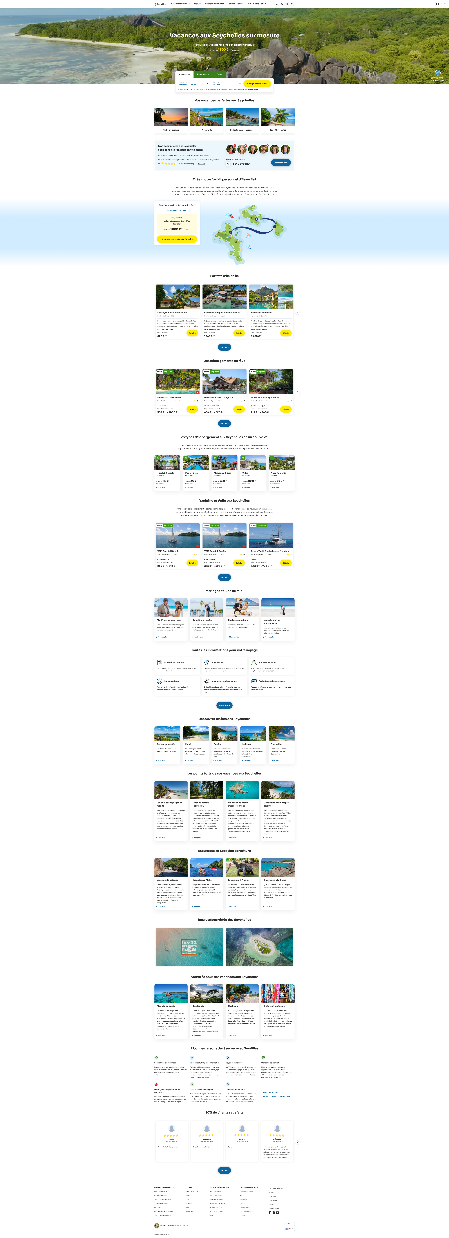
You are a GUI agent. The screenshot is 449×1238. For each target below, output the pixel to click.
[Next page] (298, 312)
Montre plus (224, 705)
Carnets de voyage (216, 1211)
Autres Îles (189, 1211)
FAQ (241, 1203)
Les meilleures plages (217, 1203)
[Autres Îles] (282, 745)
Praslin (188, 1199)
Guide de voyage (236, 4)
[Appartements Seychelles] (282, 473)
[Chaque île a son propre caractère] (278, 811)
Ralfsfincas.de (274, 1208)
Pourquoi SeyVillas (216, 1199)
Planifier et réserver (180, 4)
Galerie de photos (216, 1207)
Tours (156, 1215)
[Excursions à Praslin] (242, 884)
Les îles (197, 4)
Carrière (272, 1204)
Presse (242, 1215)
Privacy (271, 1192)
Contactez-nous (281, 163)
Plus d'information (271, 1092)
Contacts (243, 1199)
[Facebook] (270, 1212)
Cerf (187, 1207)
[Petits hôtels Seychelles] (196, 473)
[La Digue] (253, 745)
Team (242, 1195)
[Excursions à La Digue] (278, 884)
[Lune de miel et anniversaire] (278, 619)
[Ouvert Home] (160, 4)
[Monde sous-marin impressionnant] (242, 811)
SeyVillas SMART (253, 89)
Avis (211, 1215)
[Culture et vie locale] (278, 1011)
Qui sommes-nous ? (257, 4)
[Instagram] (274, 1212)
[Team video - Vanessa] (231, 149)
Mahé (188, 1195)
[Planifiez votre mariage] (171, 619)
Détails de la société (276, 1188)
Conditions (273, 1196)
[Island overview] (167, 745)
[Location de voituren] (171, 884)
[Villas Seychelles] (253, 473)
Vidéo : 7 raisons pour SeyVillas (276, 1096)
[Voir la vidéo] (197, 392)
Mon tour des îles (160, 1191)
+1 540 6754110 (168, 1225)
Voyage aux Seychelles (162, 1199)
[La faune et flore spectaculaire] (206, 811)
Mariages (157, 1207)
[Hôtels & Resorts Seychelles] (167, 473)
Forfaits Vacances (160, 1195)
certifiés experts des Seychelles (195, 155)
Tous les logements (161, 1203)
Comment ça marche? (177, 211)
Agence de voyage (246, 1211)
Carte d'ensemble (192, 1191)
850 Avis (201, 164)
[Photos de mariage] (242, 619)
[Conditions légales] (206, 619)
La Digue (189, 1203)
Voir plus (224, 347)
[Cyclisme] (242, 1011)
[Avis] (438, 76)
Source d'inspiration (214, 4)
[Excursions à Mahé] (206, 884)
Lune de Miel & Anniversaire (164, 1211)
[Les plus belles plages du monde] (171, 811)
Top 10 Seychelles (216, 1195)
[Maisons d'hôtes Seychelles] (224, 473)
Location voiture (166, 1215)
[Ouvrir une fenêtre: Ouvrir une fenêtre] (282, 4)
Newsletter (273, 1200)
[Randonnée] (206, 1011)
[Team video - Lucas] (264, 149)
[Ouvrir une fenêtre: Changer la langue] (287, 4)
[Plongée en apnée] (171, 1011)
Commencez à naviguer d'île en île (177, 239)
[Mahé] (196, 745)
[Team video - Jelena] (242, 149)
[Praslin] (224, 745)
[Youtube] (277, 1212)
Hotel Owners (245, 1207)
